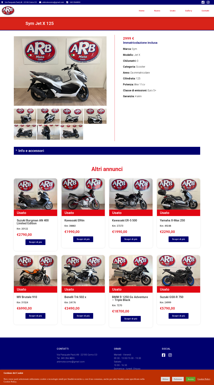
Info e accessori (31, 151)
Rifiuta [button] (165, 379)
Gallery (188, 11)
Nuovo (157, 11)
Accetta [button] (191, 379)
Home (142, 11)
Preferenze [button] (178, 379)
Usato (173, 11)
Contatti (205, 11)
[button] (107, 151)
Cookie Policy (204, 379)
